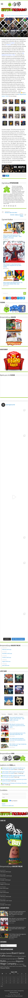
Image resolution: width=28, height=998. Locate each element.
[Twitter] (10, 298)
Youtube (12, 43)
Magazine (19, 961)
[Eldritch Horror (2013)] (19, 689)
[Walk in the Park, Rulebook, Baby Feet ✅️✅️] (14, 599)
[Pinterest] (12, 298)
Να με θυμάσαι (14, 800)
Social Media (13, 34)
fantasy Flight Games (14, 958)
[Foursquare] (18, 298)
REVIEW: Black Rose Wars (11, 212)
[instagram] (21, 298)
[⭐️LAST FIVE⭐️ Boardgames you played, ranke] (14, 471)
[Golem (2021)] (19, 701)
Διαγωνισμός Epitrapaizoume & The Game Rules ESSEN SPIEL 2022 (12, 283)
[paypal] (24, 298)
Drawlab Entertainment (16, 956)
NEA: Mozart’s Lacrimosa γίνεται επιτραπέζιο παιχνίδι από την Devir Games (12, 265)
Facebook (8, 44)
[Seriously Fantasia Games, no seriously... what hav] (14, 446)
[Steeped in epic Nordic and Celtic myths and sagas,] (14, 548)
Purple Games (21, 964)
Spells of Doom (16, 966)
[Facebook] (7, 298)
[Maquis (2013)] (8, 689)
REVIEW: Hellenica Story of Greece (16, 215)
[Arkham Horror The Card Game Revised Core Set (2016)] (19, 678)
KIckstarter (14, 961)
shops (5, 966)
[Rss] (4, 298)
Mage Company (8, 963)
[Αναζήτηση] (24, 293)
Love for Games (13, 990)
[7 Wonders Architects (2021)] (8, 701)
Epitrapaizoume (6, 33)
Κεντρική (5, 26)
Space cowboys (10, 966)
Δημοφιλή (10, 714)
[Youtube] (15, 298)
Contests (8, 956)
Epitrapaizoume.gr (14, 992)
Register (3, 803)
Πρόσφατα (3, 714)
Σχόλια (15, 714)
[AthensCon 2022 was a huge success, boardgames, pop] (14, 573)
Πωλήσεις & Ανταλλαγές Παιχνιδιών (19, 783)
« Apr (1, 986)
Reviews (2, 966)
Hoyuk (7, 961)
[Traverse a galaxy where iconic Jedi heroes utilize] (14, 624)
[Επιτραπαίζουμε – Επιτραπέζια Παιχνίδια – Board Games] (14, 4)
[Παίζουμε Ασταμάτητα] (14, 9)
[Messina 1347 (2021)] (8, 678)
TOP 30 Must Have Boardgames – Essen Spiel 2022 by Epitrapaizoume (17, 936)
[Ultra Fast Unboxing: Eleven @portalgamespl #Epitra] (14, 497)
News (9, 26)
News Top (7, 34)
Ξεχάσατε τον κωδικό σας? (8, 805)
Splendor (21, 966)
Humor (10, 961)
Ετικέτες (21, 714)
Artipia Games (5, 953)
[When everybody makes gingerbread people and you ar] (14, 420)
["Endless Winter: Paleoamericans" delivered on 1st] (14, 522)
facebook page (6, 958)
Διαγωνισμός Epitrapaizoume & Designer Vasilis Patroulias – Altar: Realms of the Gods (12, 236)
